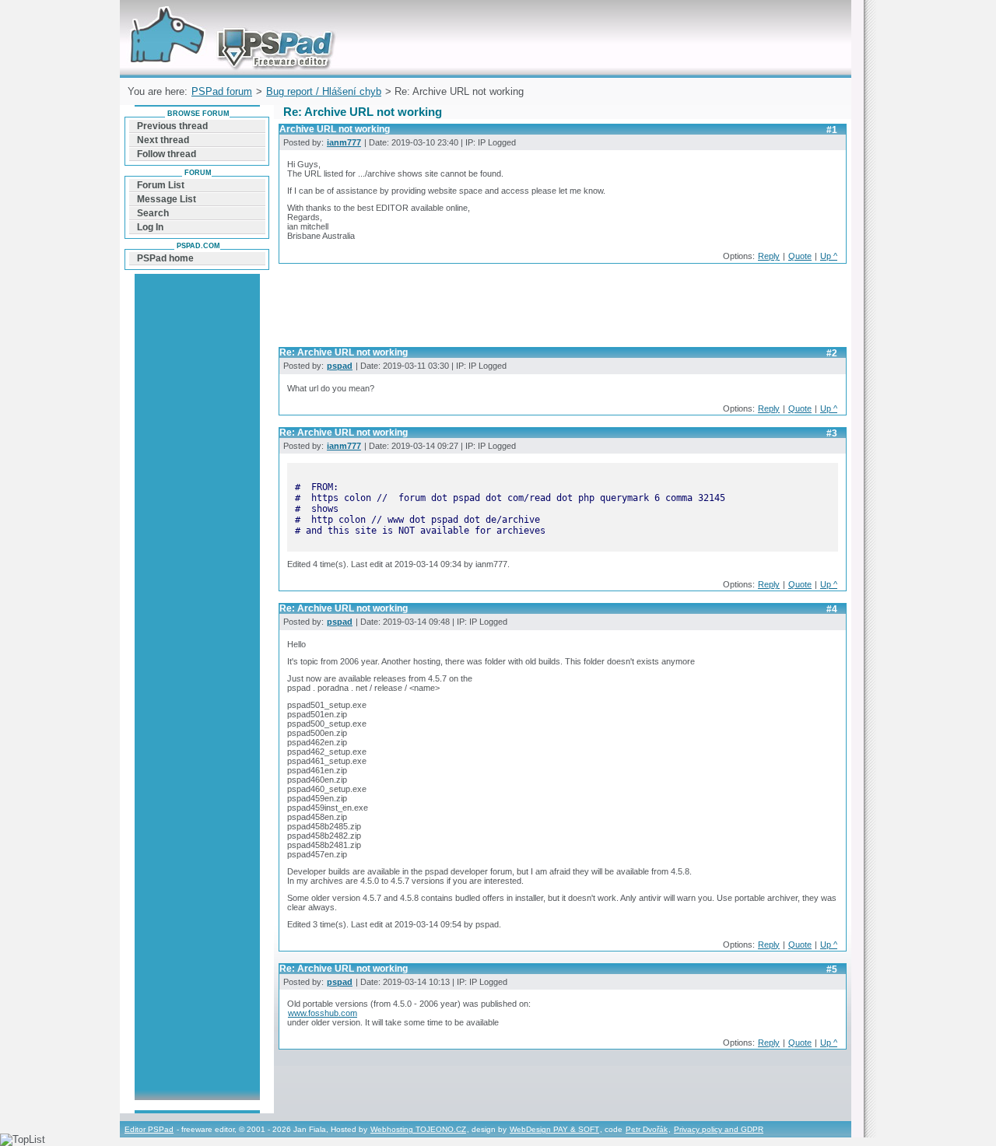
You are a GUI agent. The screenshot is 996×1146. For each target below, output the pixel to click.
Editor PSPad (149, 1129)
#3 (831, 433)
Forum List (160, 185)
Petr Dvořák (647, 1129)
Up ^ (828, 256)
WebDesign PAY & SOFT (554, 1129)
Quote (800, 256)
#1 (831, 130)
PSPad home (165, 258)
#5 (831, 969)
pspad (339, 365)
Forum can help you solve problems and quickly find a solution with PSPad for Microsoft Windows (228, 18)
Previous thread (172, 126)
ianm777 (344, 142)
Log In (150, 227)
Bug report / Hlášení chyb (323, 91)
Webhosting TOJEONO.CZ (418, 1129)
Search (153, 213)
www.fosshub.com (322, 1013)
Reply (769, 256)
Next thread (163, 140)
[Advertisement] (562, 310)
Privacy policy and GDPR (718, 1129)
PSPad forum (221, 91)
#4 (831, 609)
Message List (166, 199)
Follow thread (166, 154)
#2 (831, 353)
